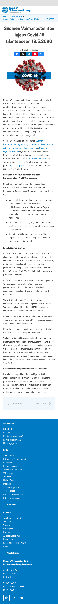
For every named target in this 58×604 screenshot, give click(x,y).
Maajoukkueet (9, 539)
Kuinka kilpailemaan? (12, 440)
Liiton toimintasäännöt (13, 494)
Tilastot (6, 525)
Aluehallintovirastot (37, 158)
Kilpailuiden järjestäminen (14, 543)
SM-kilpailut (8, 528)
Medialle (7, 484)
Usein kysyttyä (10, 443)
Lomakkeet (8, 462)
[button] (54, 2)
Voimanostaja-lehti (11, 487)
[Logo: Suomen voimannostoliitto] (16, 9)
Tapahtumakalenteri (12, 518)
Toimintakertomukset (12, 469)
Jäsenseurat (8, 455)
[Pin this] (35, 54)
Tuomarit (7, 477)
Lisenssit (7, 532)
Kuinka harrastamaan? (13, 436)
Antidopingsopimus (11, 536)
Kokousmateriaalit (11, 466)
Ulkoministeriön (30, 148)
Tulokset (7, 521)
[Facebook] (6, 598)
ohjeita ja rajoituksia (17, 165)
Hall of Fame (8, 480)
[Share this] (17, 54)
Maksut (6, 546)
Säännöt (7, 432)
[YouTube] (22, 598)
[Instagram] (14, 598)
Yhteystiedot (9, 491)
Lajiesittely (8, 429)
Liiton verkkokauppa (12, 498)
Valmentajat (8, 473)
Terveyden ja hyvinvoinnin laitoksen (29, 144)
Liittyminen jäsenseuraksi (14, 459)
